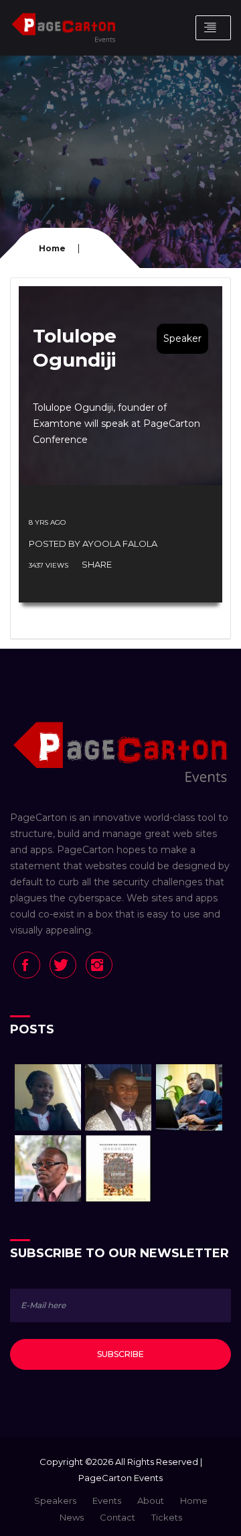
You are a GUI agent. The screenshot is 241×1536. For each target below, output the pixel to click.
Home (52, 248)
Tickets (166, 1517)
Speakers (55, 1500)
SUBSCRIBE (120, 1354)
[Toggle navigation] (213, 27)
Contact (117, 1517)
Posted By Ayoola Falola (93, 543)
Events (106, 1500)
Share (97, 564)
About (150, 1500)
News (72, 1517)
